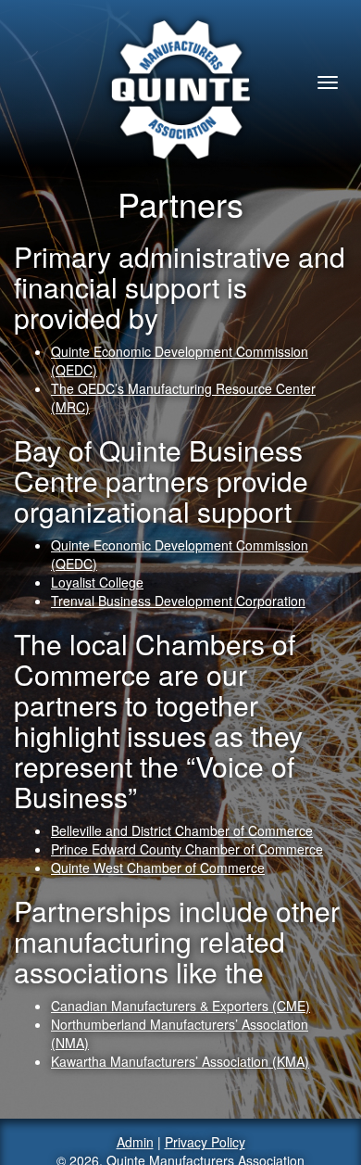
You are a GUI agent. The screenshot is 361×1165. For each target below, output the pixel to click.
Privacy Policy (205, 1142)
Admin (135, 1142)
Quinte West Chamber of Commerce (158, 867)
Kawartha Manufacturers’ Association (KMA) (180, 1061)
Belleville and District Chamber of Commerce (182, 830)
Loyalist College (97, 582)
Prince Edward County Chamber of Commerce (187, 849)
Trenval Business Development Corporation (178, 600)
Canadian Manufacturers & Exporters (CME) (180, 1005)
